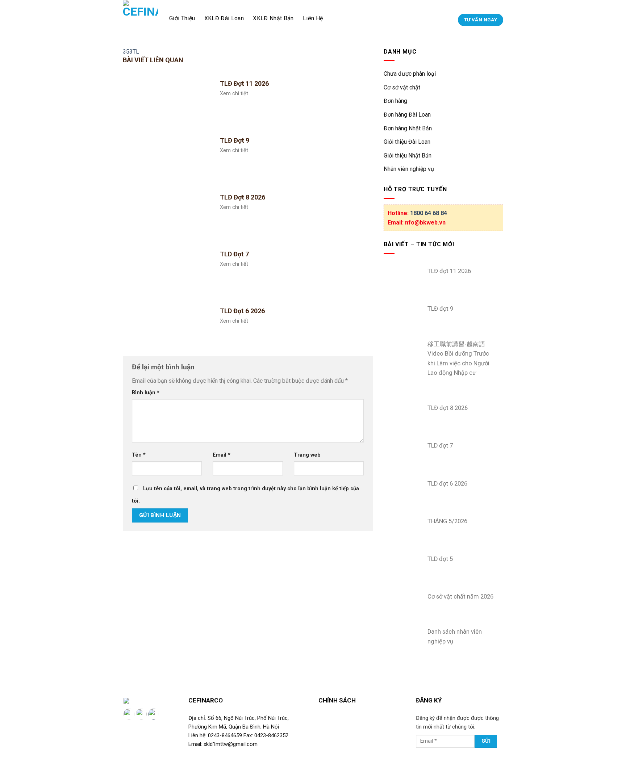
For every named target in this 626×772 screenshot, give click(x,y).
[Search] (451, 20)
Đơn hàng (395, 100)
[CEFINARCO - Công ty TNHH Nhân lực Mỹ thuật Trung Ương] (140, 18)
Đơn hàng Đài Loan (407, 114)
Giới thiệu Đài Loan (407, 141)
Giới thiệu (182, 18)
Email (221, 455)
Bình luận (145, 393)
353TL (131, 51)
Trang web (307, 455)
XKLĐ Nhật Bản (273, 18)
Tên (139, 455)
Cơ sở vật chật (402, 87)
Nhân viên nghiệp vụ (409, 168)
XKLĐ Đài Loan (224, 18)
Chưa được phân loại (410, 73)
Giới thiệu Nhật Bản (407, 155)
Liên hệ (313, 18)
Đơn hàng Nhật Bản (408, 128)
